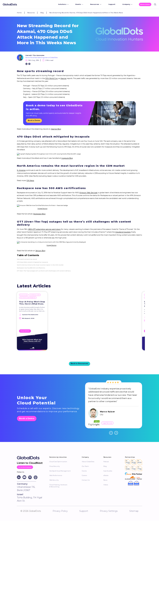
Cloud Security (23, 294)
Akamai (63, 78)
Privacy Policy (60, 511)
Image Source (42, 208)
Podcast (106, 461)
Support (111, 4)
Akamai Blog (56, 129)
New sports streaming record (27, 259)
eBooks (105, 475)
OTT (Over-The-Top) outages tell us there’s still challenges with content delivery (44, 271)
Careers (84, 475)
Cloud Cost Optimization (58, 461)
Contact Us (86, 480)
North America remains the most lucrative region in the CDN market (40, 265)
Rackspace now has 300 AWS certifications (31, 268)
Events (78, 4)
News (105, 480)
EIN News (30, 181)
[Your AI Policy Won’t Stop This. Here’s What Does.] (32, 342)
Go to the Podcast (25, 467)
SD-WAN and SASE (35, 294)
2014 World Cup (51, 78)
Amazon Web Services (88, 193)
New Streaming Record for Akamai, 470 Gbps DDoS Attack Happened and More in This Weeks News (86, 13)
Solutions (62, 4)
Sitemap (134, 511)
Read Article (25, 331)
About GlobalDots (88, 461)
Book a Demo (145, 4)
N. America (21, 170)
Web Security (54, 480)
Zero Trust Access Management (28, 297)
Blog (42, 13)
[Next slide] (116, 433)
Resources (94, 4)
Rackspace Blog (39, 214)
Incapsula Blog (67, 158)
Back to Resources (79, 364)
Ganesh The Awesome (34, 55)
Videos (105, 485)
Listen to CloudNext (30, 463)
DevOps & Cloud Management (60, 471)
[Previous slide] (111, 433)
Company (126, 4)
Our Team (85, 466)
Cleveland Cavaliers (123, 232)
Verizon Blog (40, 251)
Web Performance (55, 475)
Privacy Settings (109, 511)
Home (19, 13)
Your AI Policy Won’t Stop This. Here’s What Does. (32, 303)
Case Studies (107, 471)
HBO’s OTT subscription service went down (44, 229)
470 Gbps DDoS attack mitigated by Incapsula (32, 262)
